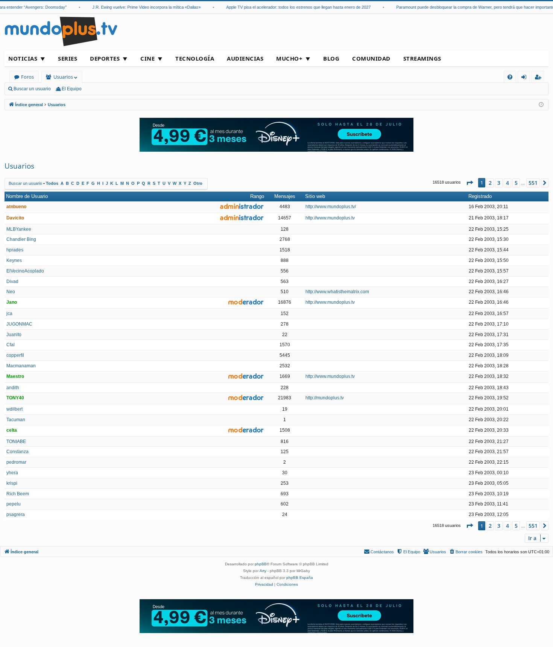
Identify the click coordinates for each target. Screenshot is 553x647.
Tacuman (15, 419)
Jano (11, 302)
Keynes (14, 260)
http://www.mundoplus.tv (330, 218)
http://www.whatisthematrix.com (337, 291)
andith (12, 387)
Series (67, 58)
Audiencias (245, 58)
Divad (12, 281)
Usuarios (63, 76)
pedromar (16, 462)
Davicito (15, 218)
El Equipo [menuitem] (72, 88)
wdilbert (14, 409)
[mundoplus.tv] (61, 31)
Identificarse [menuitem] (525, 78)
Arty (263, 571)
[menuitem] (510, 77)
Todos (52, 183)
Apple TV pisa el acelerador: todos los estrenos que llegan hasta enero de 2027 (292, 7)
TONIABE (16, 441)
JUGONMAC (19, 324)
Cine (147, 58)
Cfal (10, 344)
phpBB (261, 564)
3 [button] (498, 182)
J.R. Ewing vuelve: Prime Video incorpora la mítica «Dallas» (140, 7)
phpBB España (299, 577)
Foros (27, 76)
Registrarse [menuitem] (539, 78)
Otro (197, 183)
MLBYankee (18, 229)
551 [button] (533, 182)
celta (11, 430)
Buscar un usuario (32, 88)
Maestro (15, 376)
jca (9, 313)
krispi (11, 483)
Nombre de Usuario (27, 196)
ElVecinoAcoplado (25, 271)
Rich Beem (17, 493)
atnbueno (16, 206)
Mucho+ (289, 58)
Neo (10, 291)
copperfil (15, 355)
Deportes (105, 58)
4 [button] (507, 182)
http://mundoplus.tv (324, 397)
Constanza (17, 451)
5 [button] (516, 182)
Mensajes (284, 196)
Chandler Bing (21, 239)
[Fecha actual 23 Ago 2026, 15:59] (541, 104)
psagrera (15, 514)
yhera (12, 472)
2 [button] (490, 182)
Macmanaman (21, 365)
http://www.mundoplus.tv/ (330, 206)
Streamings (422, 58)
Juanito (13, 334)
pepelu (13, 504)
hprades (14, 250)
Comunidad (371, 58)
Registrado (480, 196)
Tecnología (194, 58)
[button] (469, 182)
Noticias (22, 58)
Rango (257, 196)
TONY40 (15, 397)
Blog (331, 58)
